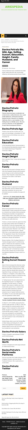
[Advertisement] (14, 23)
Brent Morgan (12, 68)
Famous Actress (5, 46)
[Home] (3, 36)
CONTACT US (14, 423)
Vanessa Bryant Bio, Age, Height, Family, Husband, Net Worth (7, 377)
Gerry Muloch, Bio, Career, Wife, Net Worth (11, 408)
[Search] (26, 35)
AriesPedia (14, 6)
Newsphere (10, 428)
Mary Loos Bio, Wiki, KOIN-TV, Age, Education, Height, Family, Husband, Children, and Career (20, 379)
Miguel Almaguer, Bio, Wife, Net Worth (10, 417)
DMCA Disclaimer (20, 421)
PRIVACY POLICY (10, 421)
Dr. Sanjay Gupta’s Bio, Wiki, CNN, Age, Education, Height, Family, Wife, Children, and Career (14, 198)
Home (3, 421)
